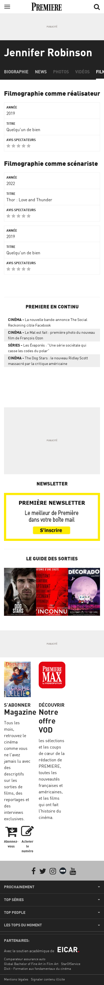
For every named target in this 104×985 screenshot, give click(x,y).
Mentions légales (16, 979)
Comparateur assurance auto (24, 959)
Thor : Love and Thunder (29, 199)
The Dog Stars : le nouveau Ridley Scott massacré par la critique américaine (48, 361)
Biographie (16, 71)
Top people (14, 912)
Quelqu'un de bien (23, 129)
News (41, 71)
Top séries (14, 900)
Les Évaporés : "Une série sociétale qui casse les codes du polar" (47, 348)
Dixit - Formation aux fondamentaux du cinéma (37, 969)
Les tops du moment (23, 925)
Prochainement (19, 887)
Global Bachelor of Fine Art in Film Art (31, 964)
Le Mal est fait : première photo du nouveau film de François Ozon (51, 335)
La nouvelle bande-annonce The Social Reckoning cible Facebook (47, 322)
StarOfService (70, 964)
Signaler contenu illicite (48, 979)
